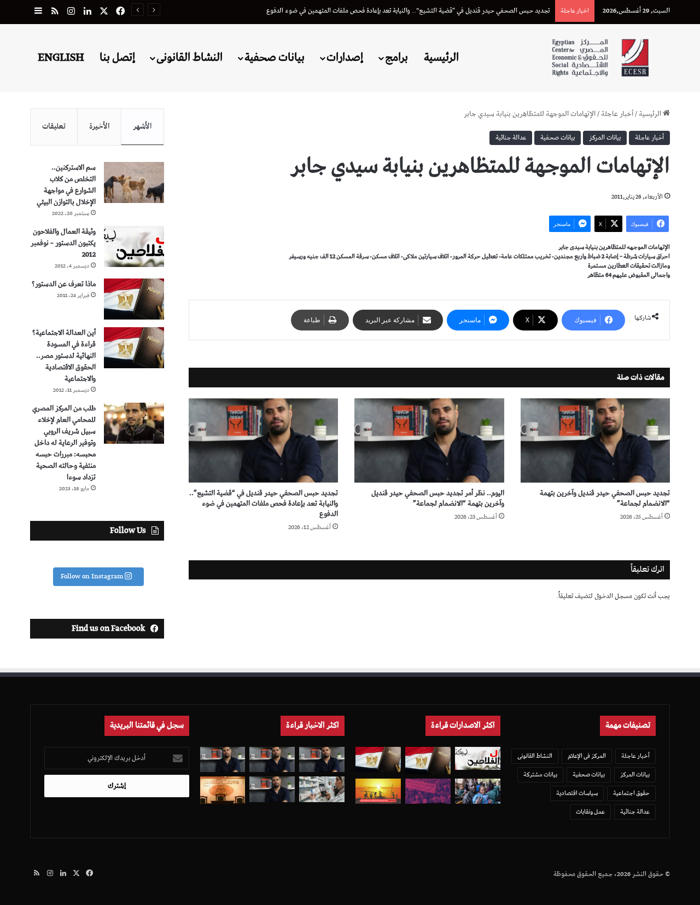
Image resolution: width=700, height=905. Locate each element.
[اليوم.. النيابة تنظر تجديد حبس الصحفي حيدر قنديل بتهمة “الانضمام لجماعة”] (272, 789)
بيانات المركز (605, 137)
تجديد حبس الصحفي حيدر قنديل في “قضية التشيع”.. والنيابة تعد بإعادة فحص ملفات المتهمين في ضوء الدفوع (408, 10)
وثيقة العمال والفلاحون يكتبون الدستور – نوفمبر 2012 (63, 243)
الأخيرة (99, 126)
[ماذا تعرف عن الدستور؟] (134, 299)
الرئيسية (441, 57)
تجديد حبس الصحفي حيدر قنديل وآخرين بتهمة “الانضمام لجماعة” (605, 498)
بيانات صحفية (274, 57)
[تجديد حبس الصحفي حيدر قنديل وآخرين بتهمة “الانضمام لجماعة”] (595, 440)
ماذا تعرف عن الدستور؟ (64, 284)
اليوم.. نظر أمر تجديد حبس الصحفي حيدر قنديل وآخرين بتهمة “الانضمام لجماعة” (437, 498)
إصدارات (344, 57)
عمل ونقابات (590, 811)
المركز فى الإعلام (587, 756)
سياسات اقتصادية (577, 793)
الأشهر (142, 126)
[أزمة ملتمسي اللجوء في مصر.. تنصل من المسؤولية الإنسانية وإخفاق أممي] (477, 791)
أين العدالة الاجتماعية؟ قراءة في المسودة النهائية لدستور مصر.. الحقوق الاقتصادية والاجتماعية (64, 356)
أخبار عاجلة (617, 114)
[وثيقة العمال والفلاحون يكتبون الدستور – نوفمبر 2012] (134, 246)
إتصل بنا (117, 57)
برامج (396, 57)
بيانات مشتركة (540, 774)
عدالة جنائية (510, 137)
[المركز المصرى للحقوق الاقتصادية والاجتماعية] (600, 57)
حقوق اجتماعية (631, 793)
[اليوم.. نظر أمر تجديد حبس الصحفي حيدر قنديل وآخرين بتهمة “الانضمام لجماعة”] (429, 440)
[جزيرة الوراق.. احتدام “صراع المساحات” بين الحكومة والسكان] (428, 791)
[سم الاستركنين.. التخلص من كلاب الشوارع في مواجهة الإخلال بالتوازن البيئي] (134, 182)
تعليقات (54, 126)
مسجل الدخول (613, 596)
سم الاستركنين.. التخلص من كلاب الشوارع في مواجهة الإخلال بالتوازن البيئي (66, 185)
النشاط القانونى (189, 57)
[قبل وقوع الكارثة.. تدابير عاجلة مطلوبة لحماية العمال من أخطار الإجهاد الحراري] (378, 791)
